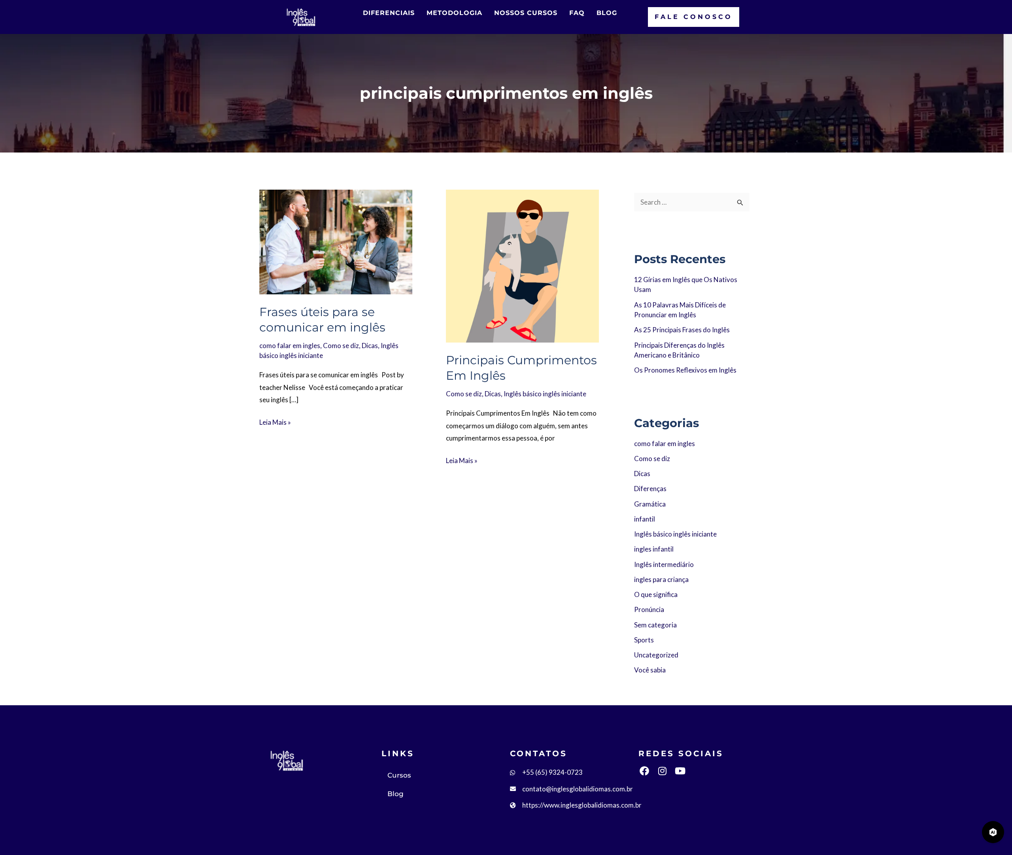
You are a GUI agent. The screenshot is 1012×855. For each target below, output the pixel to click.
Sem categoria (655, 625)
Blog (395, 794)
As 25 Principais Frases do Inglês (682, 330)
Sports (644, 640)
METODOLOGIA (454, 13)
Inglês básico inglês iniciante (545, 394)
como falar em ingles (289, 345)
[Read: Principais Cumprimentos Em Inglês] (522, 265)
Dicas (370, 345)
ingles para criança (661, 579)
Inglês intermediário (664, 564)
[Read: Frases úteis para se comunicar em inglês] (335, 241)
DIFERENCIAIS (389, 13)
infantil (644, 519)
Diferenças (650, 488)
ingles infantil (654, 549)
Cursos (399, 775)
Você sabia (650, 670)
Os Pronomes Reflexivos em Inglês (685, 370)
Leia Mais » (275, 421)
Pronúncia (649, 609)
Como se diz (341, 345)
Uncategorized (656, 655)
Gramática (650, 504)
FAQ (577, 13)
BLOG (607, 13)
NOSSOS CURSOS (525, 13)
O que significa (656, 594)
